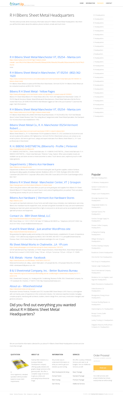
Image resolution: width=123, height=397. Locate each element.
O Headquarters (98, 73)
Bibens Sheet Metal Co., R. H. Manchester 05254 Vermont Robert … (44, 126)
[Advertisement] (47, 40)
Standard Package (78, 376)
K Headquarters (98, 58)
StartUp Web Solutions (97, 394)
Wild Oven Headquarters (99, 178)
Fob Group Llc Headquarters (100, 262)
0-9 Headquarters (99, 15)
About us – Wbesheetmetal (26, 286)
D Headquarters (98, 31)
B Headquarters (98, 23)
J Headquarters (98, 54)
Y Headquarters (98, 112)
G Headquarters (98, 42)
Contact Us (30, 394)
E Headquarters (98, 35)
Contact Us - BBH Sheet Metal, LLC (30, 216)
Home (11, 394)
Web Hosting (56, 380)
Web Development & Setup (60, 372)
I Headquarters (98, 50)
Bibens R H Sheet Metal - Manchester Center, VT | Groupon (45, 182)
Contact (109, 3)
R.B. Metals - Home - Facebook (27, 257)
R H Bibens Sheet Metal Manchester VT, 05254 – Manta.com (45, 57)
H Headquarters (98, 46)
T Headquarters (98, 93)
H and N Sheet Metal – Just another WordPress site (40, 229)
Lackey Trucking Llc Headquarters (102, 320)
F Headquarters (98, 38)
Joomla (35, 394)
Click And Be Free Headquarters (101, 257)
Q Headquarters (98, 81)
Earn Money (56, 384)
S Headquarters (98, 89)
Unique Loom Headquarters (100, 194)
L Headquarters (98, 62)
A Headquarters (98, 19)
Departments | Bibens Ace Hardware (32, 164)
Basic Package (77, 372)
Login (39, 394)
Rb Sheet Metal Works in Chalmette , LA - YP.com (39, 244)
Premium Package (78, 380)
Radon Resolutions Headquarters (102, 284)
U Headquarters (98, 97)
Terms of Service (18, 394)
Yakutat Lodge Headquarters (100, 266)
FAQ (25, 394)
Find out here (103, 368)
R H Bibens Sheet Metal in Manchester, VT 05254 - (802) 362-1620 (45, 74)
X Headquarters (98, 108)
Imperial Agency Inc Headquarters (102, 309)
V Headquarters (98, 101)
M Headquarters (98, 66)
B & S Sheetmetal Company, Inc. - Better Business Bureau (44, 270)
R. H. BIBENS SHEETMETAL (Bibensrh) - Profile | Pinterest (43, 146)
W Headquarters (98, 105)
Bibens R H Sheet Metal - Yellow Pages (32, 91)
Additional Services (79, 384)
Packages (100, 3)
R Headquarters (98, 85)
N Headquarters (98, 70)
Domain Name (56, 376)
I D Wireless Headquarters (100, 182)
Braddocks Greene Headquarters (102, 252)
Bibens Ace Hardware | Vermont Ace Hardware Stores (42, 198)
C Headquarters (98, 27)
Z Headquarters (98, 116)
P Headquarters (98, 77)
